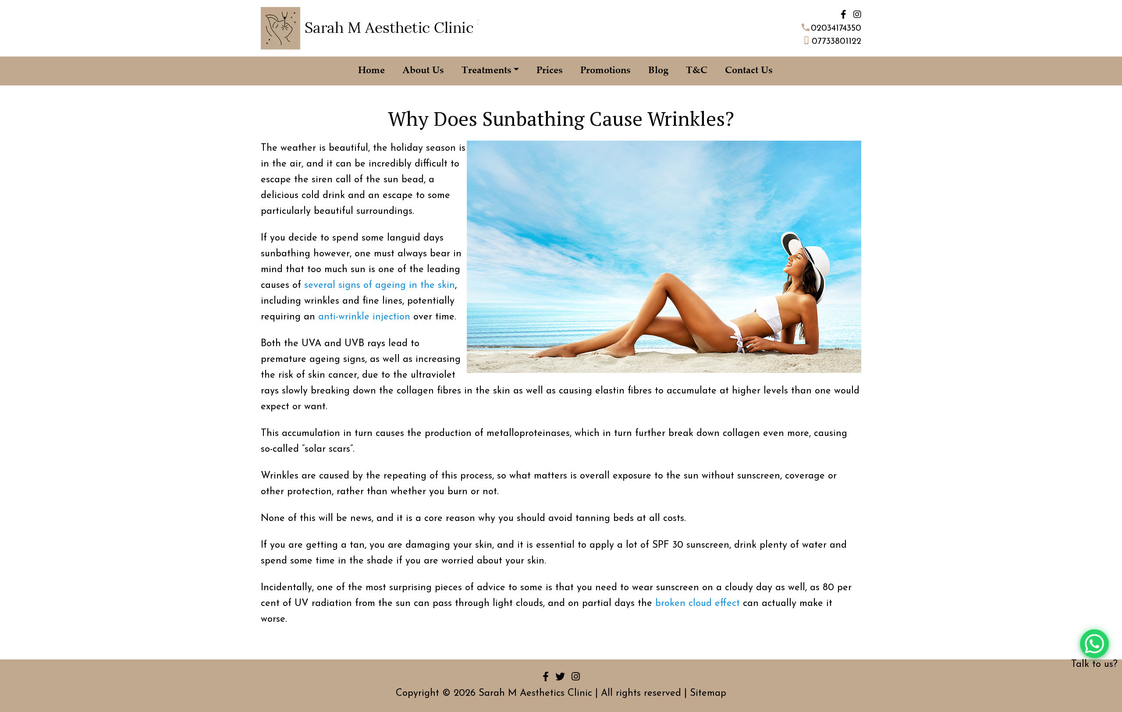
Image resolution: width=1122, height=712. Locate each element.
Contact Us (749, 71)
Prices (549, 71)
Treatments (486, 71)
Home (371, 71)
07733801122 (836, 41)
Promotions (605, 71)
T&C (696, 71)
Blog (658, 71)
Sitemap (708, 693)
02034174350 (836, 28)
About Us (423, 71)
